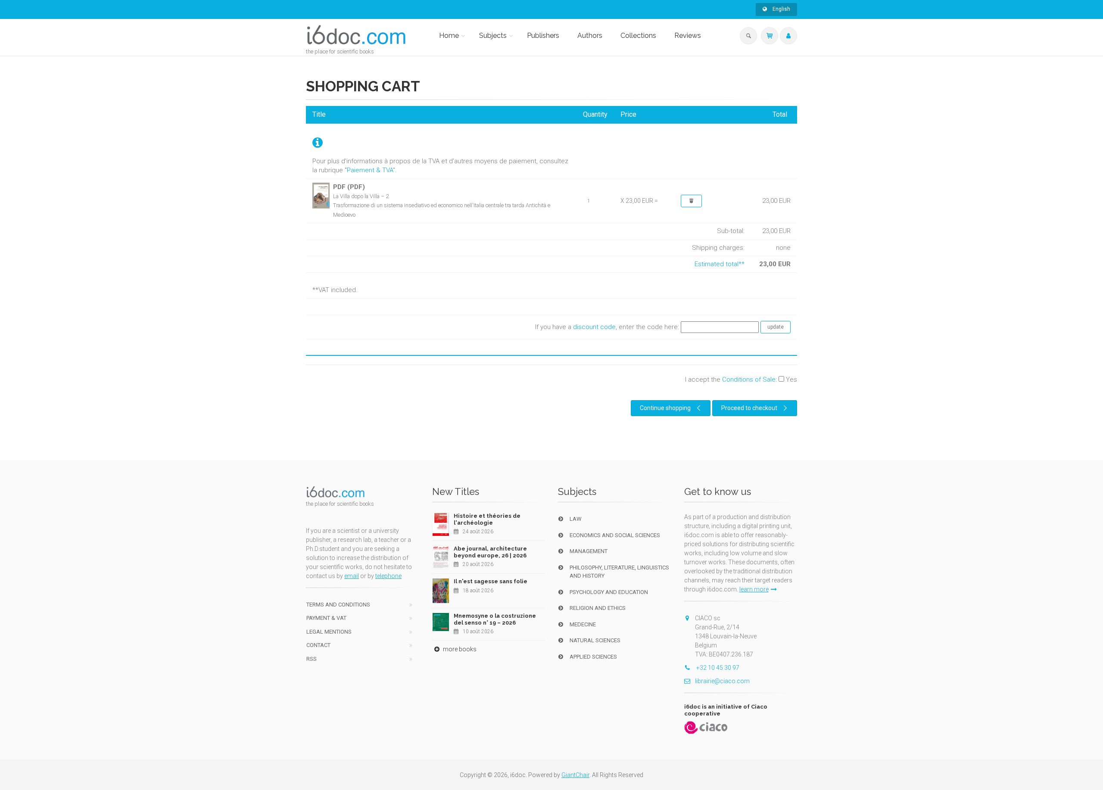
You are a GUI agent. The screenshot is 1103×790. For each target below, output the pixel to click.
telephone (388, 575)
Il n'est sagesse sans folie (490, 581)
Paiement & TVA (370, 170)
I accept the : (741, 379)
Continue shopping (665, 407)
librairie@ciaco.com (722, 681)
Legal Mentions (329, 631)
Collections (638, 35)
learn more (754, 589)
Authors (589, 35)
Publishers (543, 35)
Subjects (493, 35)
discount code (594, 327)
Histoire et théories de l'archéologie (487, 519)
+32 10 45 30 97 (717, 667)
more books (459, 649)
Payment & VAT (326, 618)
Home (449, 35)
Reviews (687, 35)
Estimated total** (720, 264)
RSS (311, 659)
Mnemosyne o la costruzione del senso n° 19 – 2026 (495, 619)
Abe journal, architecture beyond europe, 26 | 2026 (490, 552)
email (351, 575)
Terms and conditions (338, 604)
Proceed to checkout (749, 407)
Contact (318, 645)
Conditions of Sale (749, 379)
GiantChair (575, 774)
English (780, 9)
